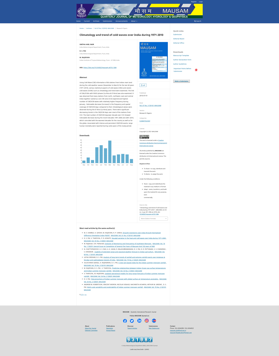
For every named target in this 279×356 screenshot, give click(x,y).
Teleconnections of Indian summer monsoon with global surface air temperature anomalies (125, 279)
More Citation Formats (148, 219)
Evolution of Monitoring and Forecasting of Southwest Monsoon (128, 244)
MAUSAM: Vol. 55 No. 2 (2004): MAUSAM (98, 241)
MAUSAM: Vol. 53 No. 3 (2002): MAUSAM (127, 271)
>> (86, 295)
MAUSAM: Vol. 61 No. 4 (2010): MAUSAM (125, 235)
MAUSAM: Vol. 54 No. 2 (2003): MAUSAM (105, 276)
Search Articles (132, 328)
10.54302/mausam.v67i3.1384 (149, 214)
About (133, 21)
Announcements (122, 21)
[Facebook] (125, 322)
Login (201, 2)
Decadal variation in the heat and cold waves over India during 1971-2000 (139, 238)
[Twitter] (132, 322)
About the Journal (90, 328)
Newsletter (109, 328)
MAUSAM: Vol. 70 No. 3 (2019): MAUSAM (98, 265)
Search (198, 21)
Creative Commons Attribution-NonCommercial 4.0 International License (153, 143)
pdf (144, 85)
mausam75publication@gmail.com (181, 332)
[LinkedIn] (139, 322)
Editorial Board (178, 39)
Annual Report (110, 330)
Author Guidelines (180, 64)
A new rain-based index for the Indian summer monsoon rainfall (142, 263)
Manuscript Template (181, 55)
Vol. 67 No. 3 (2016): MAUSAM (104, 28)
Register (193, 2)
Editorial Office (178, 43)
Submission (177, 34)
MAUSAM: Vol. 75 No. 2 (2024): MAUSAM (131, 260)
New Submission (154, 328)
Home (78, 21)
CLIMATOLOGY (145, 121)
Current (87, 21)
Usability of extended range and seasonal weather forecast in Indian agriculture (124, 252)
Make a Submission (181, 81)
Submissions (107, 21)
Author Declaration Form (182, 60)
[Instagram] (146, 322)
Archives (96, 21)
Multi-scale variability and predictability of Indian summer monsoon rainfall (115, 287)
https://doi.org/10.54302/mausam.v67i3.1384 (100, 67)
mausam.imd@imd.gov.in (178, 330)
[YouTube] (154, 322)
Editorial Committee (91, 330)
